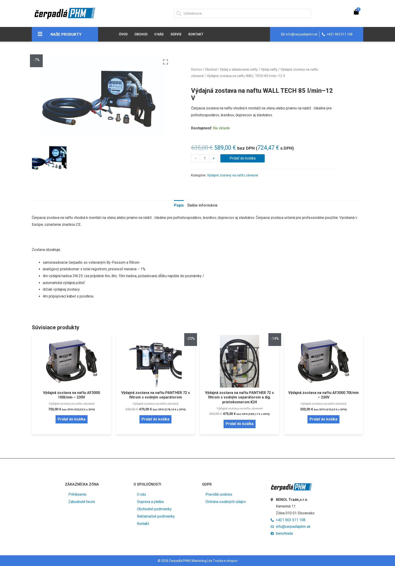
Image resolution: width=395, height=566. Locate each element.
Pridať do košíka (243, 158)
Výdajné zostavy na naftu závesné (232, 175)
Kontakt (195, 34)
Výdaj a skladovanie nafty (239, 69)
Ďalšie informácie (202, 205)
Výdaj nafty (269, 69)
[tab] (179, 205)
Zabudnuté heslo (81, 502)
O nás (159, 34)
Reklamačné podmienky (156, 516)
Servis (176, 34)
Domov (196, 69)
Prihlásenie (77, 494)
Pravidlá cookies (219, 494)
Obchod (140, 34)
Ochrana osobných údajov (226, 502)
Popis (179, 205)
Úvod (123, 34)
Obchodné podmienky (154, 509)
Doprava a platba (150, 502)
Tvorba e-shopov (225, 561)
